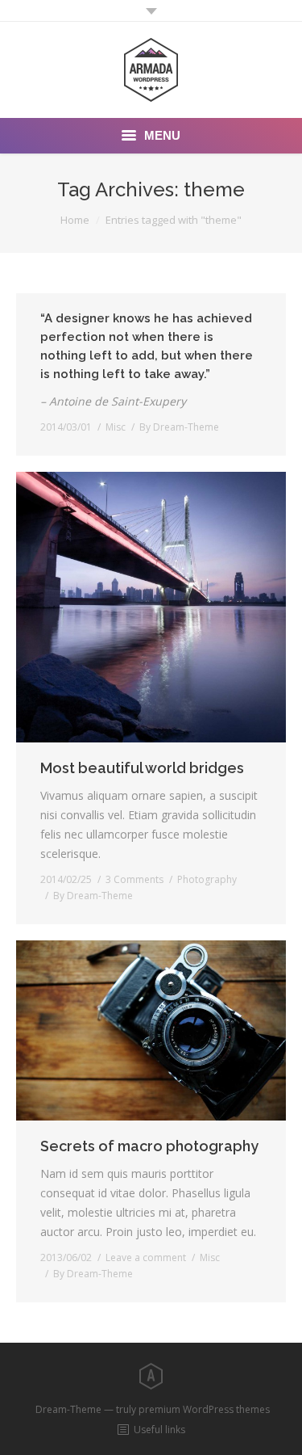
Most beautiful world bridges (142, 767)
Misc (115, 427)
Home (74, 219)
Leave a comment (145, 1257)
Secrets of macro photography (149, 1146)
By (179, 427)
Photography (207, 879)
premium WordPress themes (204, 1409)
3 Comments (134, 879)
